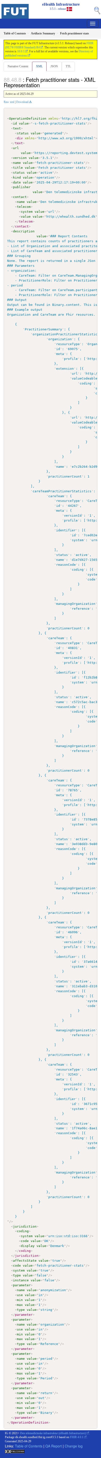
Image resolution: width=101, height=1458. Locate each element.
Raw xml (9, 102)
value (24, 123)
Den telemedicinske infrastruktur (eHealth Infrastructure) (53, 1433)
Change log (74, 1446)
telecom (24, 207)
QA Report (53, 1446)
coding (23, 1231)
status (23, 133)
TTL (68, 66)
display (28, 1246)
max (20, 1305)
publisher (22, 187)
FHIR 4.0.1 (76, 1437)
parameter (22, 1285)
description (24, 231)
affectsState (25, 1260)
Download (22, 102)
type (17, 1275)
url (16, 148)
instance (21, 1280)
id (15, 123)
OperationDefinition (27, 118)
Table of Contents (28, 1446)
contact (20, 197)
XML (39, 66)
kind (17, 177)
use (20, 1295)
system (27, 211)
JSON (54, 66)
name (17, 163)
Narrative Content (18, 66)
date (17, 182)
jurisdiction (25, 1226)
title (18, 168)
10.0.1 (21, 51)
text (17, 128)
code (25, 1241)
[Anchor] (42, 84)
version (20, 158)
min (20, 1300)
